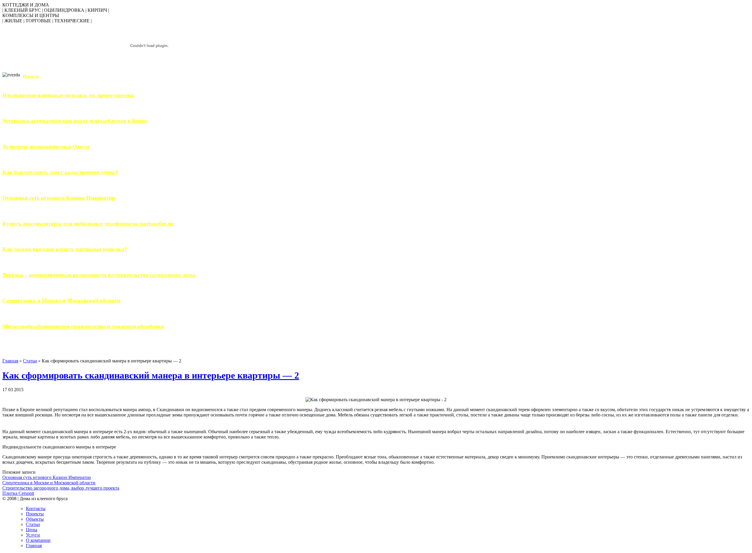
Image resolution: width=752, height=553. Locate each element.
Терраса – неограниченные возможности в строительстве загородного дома (98, 275)
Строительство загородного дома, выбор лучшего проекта (60, 487)
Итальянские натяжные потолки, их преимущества (67, 95)
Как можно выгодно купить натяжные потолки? (64, 249)
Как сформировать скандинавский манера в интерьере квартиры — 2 (150, 375)
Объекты (35, 519)
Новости (31, 76)
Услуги (33, 534)
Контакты (36, 508)
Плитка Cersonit (18, 493)
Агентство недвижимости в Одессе (45, 147)
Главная (10, 360)
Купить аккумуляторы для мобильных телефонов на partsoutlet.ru (87, 224)
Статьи (30, 360)
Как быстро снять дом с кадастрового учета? (60, 172)
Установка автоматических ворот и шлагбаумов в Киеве (74, 121)
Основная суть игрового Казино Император (58, 198)
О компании (38, 540)
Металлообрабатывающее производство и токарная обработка (83, 326)
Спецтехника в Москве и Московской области (61, 300)
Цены (31, 529)
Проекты (35, 513)
